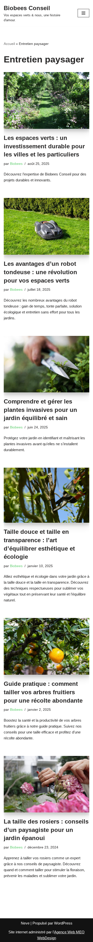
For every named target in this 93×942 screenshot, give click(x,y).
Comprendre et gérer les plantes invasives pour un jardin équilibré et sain (40, 409)
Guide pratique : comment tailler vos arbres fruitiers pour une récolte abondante (43, 692)
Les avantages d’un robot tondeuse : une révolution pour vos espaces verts (40, 272)
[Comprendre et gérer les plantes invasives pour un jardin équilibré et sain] (46, 364)
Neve (25, 923)
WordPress (63, 923)
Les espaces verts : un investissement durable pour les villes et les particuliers (44, 146)
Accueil (9, 44)
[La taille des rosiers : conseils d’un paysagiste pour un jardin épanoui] (46, 784)
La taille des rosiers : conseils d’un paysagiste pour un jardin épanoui (46, 829)
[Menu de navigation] (83, 13)
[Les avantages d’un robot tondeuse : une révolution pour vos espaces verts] (46, 226)
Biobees (16, 164)
